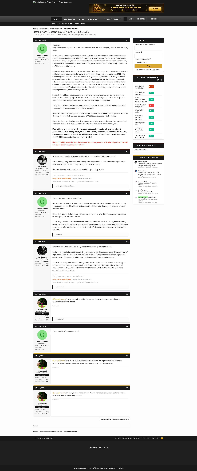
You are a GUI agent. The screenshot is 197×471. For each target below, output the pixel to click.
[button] (100, 19)
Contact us (125, 438)
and (65, 186)
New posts (56, 24)
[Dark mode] (162, 19)
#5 (127, 294)
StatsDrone (147, 197)
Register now (156, 70)
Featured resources (148, 158)
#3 (127, 193)
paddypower (79, 35)
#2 (127, 151)
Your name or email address (144, 44)
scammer (92, 35)
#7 (127, 356)
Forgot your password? (143, 59)
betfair (59, 35)
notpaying (70, 35)
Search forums (67, 24)
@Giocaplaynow (58, 299)
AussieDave (42, 167)
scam (86, 35)
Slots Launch (142, 181)
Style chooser (38, 438)
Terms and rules (135, 438)
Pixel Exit (120, 468)
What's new (93, 19)
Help (153, 438)
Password (138, 52)
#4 (127, 242)
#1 (127, 40)
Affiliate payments (112, 19)
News (81, 19)
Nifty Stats (141, 170)
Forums (56, 19)
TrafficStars (142, 190)
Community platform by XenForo (92, 468)
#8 (127, 388)
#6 (127, 326)
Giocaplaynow (39, 35)
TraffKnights (142, 162)
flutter (64, 35)
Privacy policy (146, 438)
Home (158, 438)
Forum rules (80, 24)
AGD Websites (69, 19)
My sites (118, 438)
